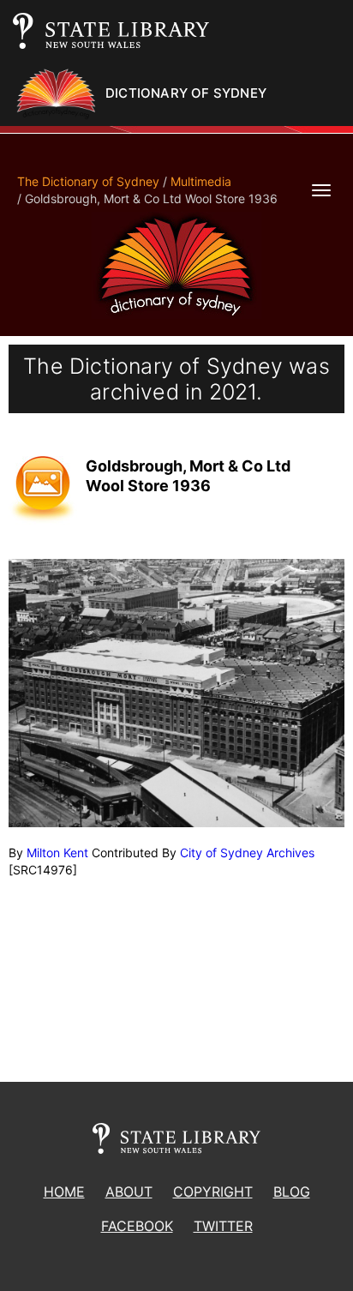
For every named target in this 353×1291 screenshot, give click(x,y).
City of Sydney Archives (247, 852)
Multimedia (201, 181)
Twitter (223, 1225)
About (129, 1191)
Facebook (137, 1225)
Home (64, 1191)
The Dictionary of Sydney (88, 181)
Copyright (213, 1191)
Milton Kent (57, 852)
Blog (291, 1191)
